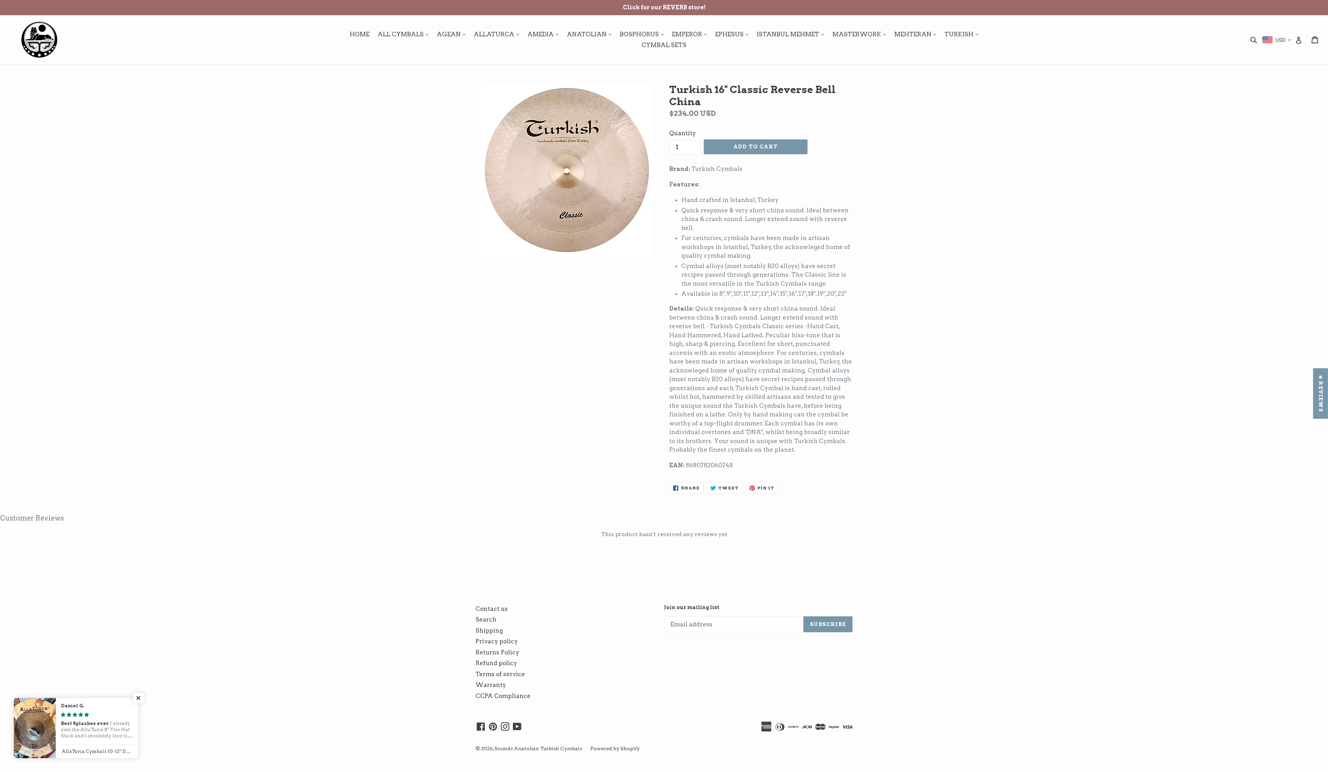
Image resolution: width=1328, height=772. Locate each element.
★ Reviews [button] (1321, 393)
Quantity (682, 133)
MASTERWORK (860, 34)
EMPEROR (691, 34)
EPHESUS (733, 34)
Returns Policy (497, 652)
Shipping (489, 630)
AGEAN (453, 34)
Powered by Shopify (615, 748)
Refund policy (496, 663)
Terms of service (500, 674)
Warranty (491, 684)
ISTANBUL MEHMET (792, 34)
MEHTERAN (917, 34)
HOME (359, 34)
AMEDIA (544, 34)
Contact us (492, 608)
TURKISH (963, 34)
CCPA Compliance (503, 695)
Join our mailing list (691, 607)
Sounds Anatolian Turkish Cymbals (538, 748)
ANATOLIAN (591, 34)
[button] (138, 698)
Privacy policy (497, 641)
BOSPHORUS (643, 34)
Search (486, 619)
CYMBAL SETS (664, 45)
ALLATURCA (498, 34)
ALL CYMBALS (405, 34)
